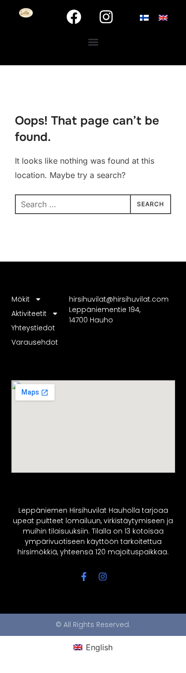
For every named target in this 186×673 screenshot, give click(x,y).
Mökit (20, 299)
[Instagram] (106, 17)
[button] (93, 42)
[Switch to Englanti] (163, 17)
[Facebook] (74, 17)
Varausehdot (33, 342)
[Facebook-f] (83, 576)
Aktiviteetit (29, 313)
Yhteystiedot (33, 328)
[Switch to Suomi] (144, 17)
